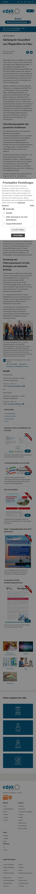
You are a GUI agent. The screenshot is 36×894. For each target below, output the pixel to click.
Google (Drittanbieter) (14, 224)
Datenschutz (21, 203)
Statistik (9, 213)
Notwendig (10, 209)
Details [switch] (32, 205)
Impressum (5, 205)
